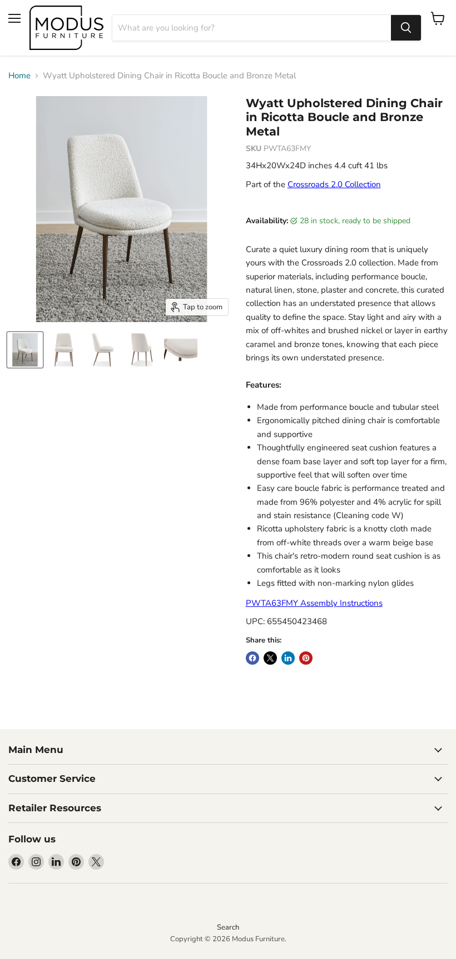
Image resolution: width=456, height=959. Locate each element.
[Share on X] (270, 658)
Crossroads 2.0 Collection (334, 184)
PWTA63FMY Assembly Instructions (314, 603)
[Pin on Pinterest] (306, 658)
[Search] (406, 28)
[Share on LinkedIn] (288, 658)
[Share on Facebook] (252, 658)
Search (228, 927)
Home (19, 76)
